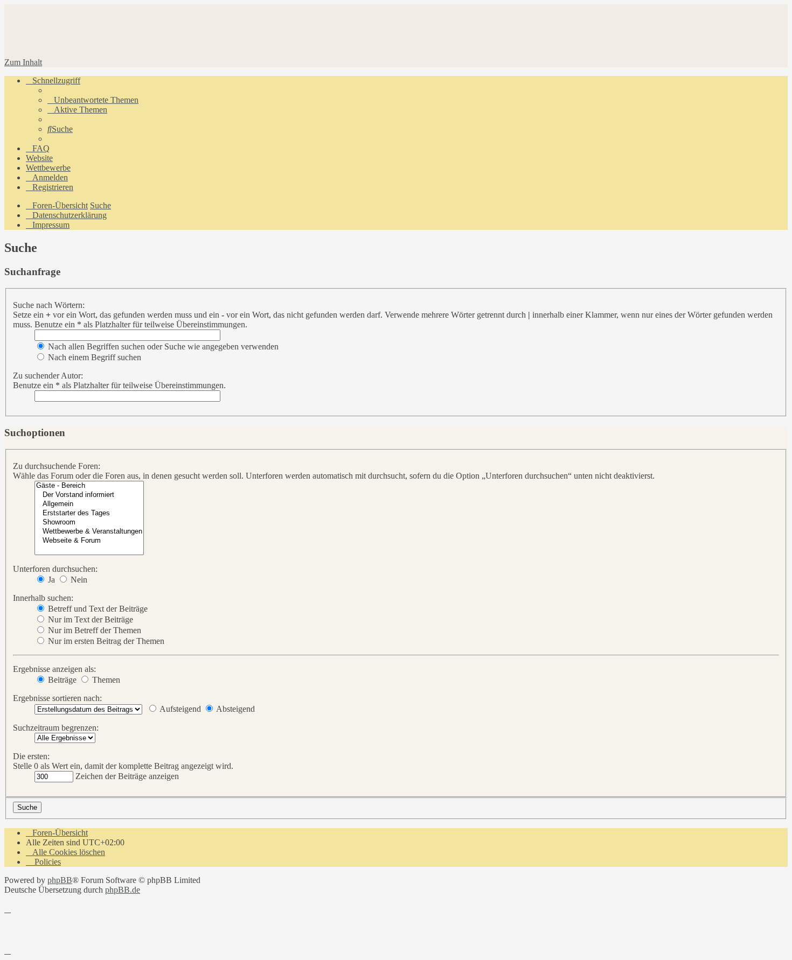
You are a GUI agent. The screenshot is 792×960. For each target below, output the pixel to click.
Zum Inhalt (23, 62)
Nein (77, 579)
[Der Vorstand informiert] (89, 495)
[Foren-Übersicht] (125, 43)
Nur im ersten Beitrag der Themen (105, 641)
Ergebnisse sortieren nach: (57, 698)
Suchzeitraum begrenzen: (56, 727)
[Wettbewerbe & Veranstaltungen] (89, 531)
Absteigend (234, 708)
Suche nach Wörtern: (49, 305)
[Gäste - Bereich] (89, 485)
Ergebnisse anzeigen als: (54, 669)
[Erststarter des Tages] (89, 513)
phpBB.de (122, 889)
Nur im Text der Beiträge (89, 619)
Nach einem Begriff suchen (93, 357)
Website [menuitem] (39, 158)
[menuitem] (92, 99)
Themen (105, 679)
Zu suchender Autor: (48, 375)
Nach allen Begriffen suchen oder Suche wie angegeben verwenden (162, 346)
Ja (50, 579)
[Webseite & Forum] (89, 540)
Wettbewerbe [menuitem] (48, 167)
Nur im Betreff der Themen (93, 630)
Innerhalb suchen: (43, 597)
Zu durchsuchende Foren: (56, 466)
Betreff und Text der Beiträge (97, 608)
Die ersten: (31, 756)
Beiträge (61, 679)
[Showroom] (89, 522)
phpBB (59, 880)
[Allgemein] (89, 504)
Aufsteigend (179, 708)
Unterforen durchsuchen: (55, 568)
